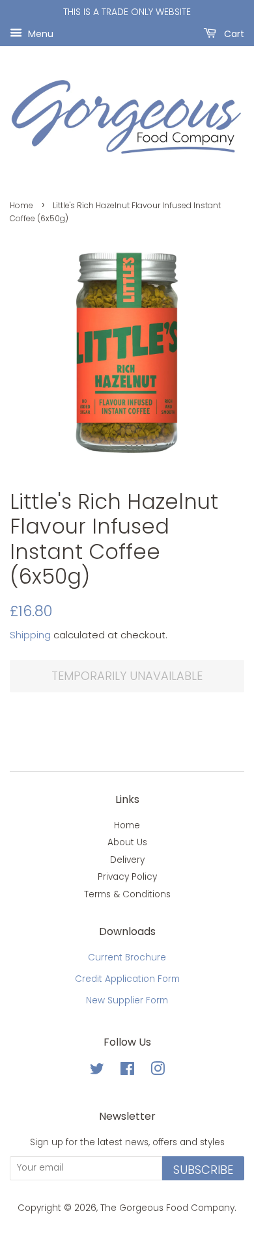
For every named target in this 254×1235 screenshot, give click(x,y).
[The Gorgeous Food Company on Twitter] (97, 1071)
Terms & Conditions (127, 894)
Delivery (127, 860)
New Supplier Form (127, 1000)
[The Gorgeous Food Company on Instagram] (157, 1071)
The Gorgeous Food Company (167, 1208)
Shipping (30, 635)
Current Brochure (127, 957)
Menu (39, 33)
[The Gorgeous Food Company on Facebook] (127, 1071)
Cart (232, 33)
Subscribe (203, 1169)
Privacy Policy (127, 877)
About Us (127, 842)
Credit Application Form (127, 979)
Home (21, 205)
